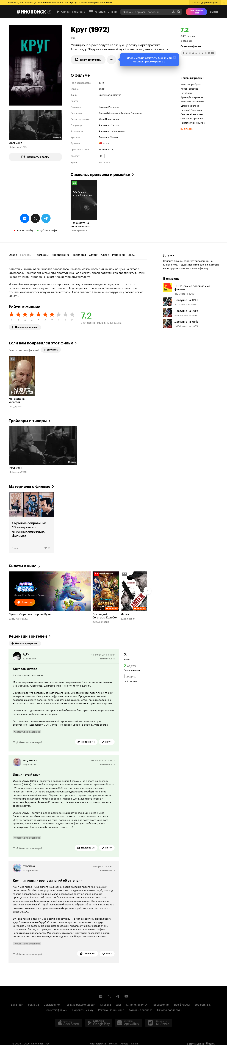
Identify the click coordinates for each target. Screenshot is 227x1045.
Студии (93, 254)
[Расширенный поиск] (173, 12)
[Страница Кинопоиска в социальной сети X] (109, 996)
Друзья (168, 255)
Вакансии (17, 1004)
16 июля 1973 (106, 149)
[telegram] (46, 218)
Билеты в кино (23, 566)
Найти (178, 12)
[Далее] (147, 591)
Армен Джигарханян (192, 97)
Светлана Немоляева (192, 114)
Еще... (131, 254)
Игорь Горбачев (189, 88)
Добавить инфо (48, 230)
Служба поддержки (169, 1009)
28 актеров (187, 128)
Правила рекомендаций (80, 1004)
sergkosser (30, 760)
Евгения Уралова (190, 105)
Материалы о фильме (29, 486)
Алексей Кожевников (192, 101)
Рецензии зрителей (28, 636)
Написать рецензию (26, 326)
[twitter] (35, 218)
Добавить (52, 349)
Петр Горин (187, 92)
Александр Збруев (191, 84)
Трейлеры (79, 254)
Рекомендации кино (111, 1009)
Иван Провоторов (109, 118)
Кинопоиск (37, 1043)
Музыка (113, 1043)
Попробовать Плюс (196, 11)
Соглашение (52, 1004)
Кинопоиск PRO (136, 1004)
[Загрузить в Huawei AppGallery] (128, 1023)
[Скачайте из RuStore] (158, 1023)
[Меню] (10, 12)
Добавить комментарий (29, 742)
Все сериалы (203, 1004)
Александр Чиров (109, 124)
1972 (101, 82)
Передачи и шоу (82, 1009)
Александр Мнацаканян (112, 130)
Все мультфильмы (56, 1009)
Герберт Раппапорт (109, 106)
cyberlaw (29, 866)
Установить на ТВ (106, 11)
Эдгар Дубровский (109, 112)
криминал (104, 94)
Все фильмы (182, 1004)
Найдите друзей (172, 260)
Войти (214, 11)
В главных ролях (191, 78)
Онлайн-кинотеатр (73, 11)
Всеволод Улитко (108, 137)
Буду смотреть (90, 59)
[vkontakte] (24, 218)
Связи (105, 254)
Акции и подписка (140, 1009)
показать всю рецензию (27, 731)
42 (49, 547)
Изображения (61, 254)
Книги (134, 1043)
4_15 (26, 654)
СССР (102, 88)
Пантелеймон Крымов (193, 122)
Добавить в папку (38, 157)
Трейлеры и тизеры (28, 420)
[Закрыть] (174, 58)
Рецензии (118, 254)
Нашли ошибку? (26, 230)
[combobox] (145, 12)
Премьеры (42, 254)
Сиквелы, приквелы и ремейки (100, 174)
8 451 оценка (188, 35)
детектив (116, 94)
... (112, 143)
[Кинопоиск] (31, 11)
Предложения (160, 1004)
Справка (105, 1004)
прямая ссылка (107, 658)
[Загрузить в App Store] (68, 1023)
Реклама (33, 1004)
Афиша (124, 1043)
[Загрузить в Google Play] (98, 1023)
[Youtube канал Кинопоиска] (126, 996)
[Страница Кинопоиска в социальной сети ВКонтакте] (101, 996)
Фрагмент (15, 143)
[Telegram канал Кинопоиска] (118, 996)
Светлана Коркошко (192, 118)
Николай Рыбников (191, 109)
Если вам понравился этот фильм (41, 343)
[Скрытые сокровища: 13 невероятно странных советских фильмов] (31, 522)
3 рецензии (187, 40)
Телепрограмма (97, 1043)
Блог (118, 1004)
